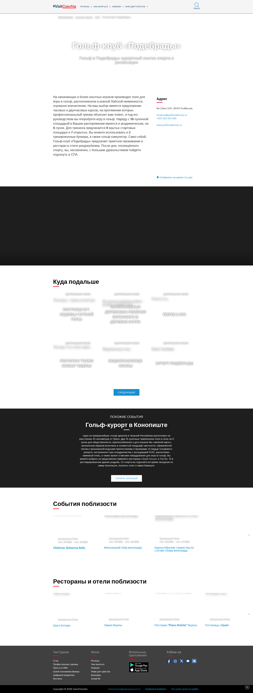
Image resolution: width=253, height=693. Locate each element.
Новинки (116, 6)
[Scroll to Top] (247, 687)
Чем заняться (101, 6)
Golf (97, 17)
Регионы (84, 6)
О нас (56, 660)
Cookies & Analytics (155, 689)
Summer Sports (84, 17)
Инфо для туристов (135, 6)
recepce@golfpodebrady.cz (172, 114)
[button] (196, 7)
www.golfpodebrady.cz (169, 124)
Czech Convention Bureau (66, 671)
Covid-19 (95, 678)
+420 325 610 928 (166, 118)
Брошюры (96, 675)
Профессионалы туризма (65, 664)
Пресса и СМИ (60, 668)
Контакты (57, 678)
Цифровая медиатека (63, 675)
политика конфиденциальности (124, 689)
